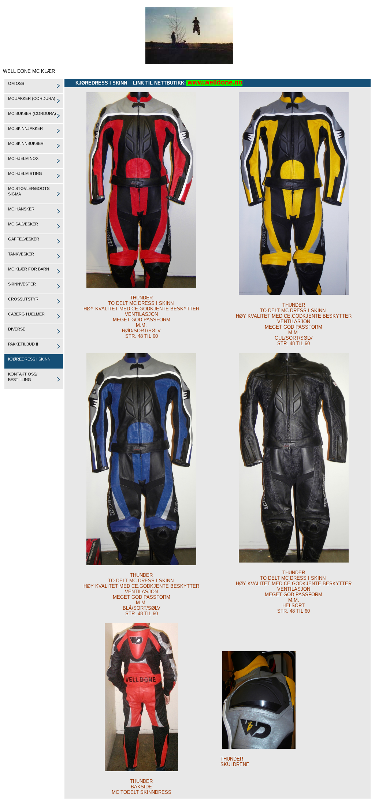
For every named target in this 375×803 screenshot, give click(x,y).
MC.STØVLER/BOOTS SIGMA (28, 191)
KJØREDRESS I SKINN (29, 359)
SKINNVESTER (22, 284)
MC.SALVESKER (23, 224)
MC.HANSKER (21, 209)
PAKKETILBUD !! (23, 344)
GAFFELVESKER (23, 239)
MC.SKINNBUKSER (26, 143)
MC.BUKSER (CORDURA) (32, 113)
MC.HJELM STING (25, 173)
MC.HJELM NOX (23, 158)
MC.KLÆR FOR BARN (28, 269)
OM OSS (16, 83)
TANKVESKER (21, 254)
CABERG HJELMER (26, 314)
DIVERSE (16, 329)
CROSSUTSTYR (23, 299)
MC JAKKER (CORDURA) (31, 98)
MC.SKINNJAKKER (25, 128)
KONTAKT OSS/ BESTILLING (22, 377)
